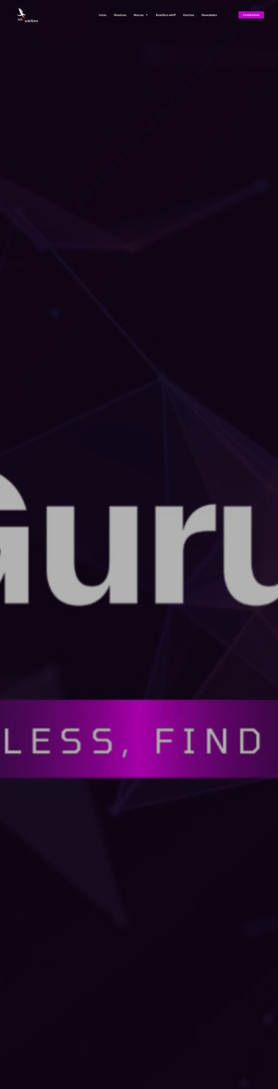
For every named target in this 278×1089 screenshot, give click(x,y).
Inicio (102, 15)
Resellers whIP (166, 15)
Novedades (209, 15)
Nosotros (120, 15)
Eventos (188, 15)
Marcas (139, 15)
